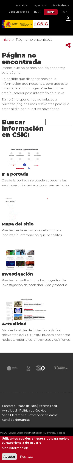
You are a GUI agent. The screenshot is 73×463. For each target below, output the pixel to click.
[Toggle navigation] (68, 19)
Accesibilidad (48, 406)
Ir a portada (15, 174)
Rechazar (27, 456)
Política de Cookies (32, 410)
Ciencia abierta (60, 5)
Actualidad (22, 5)
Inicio (6, 40)
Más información (15, 448)
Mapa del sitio (18, 224)
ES (63, 11)
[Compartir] (68, 45)
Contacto (8, 406)
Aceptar (9, 456)
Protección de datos (43, 415)
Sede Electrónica (19, 11)
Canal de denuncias (16, 419)
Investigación (17, 274)
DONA (51, 11)
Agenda (39, 5)
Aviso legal (9, 410)
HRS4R (36, 11)
